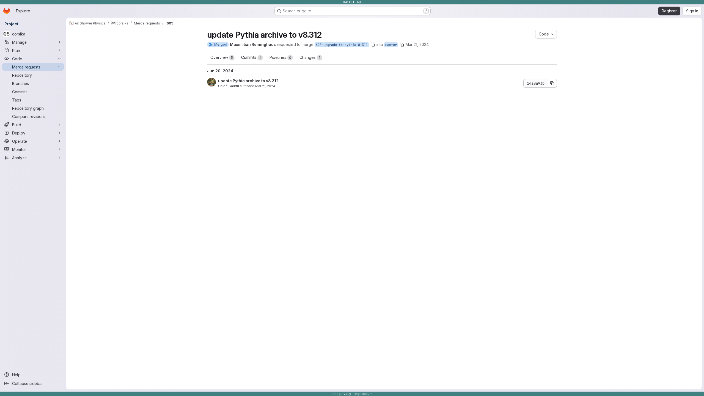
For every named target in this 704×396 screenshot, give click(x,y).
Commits (251, 57)
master (391, 45)
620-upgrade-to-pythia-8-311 (342, 45)
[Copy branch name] (372, 44)
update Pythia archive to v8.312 (248, 80)
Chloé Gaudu (228, 86)
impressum (363, 394)
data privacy (341, 394)
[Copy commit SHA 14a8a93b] (552, 83)
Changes (310, 57)
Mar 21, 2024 (417, 44)
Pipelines (280, 57)
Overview (221, 57)
